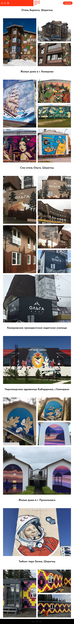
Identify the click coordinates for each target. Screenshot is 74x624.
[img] (2, 3)
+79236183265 (67, 3)
